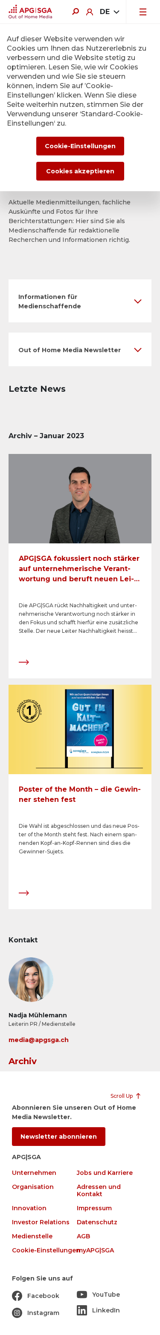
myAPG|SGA (95, 1250)
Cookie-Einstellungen (46, 1250)
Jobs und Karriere (105, 1173)
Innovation (29, 1208)
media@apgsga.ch (39, 1040)
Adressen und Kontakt (99, 1190)
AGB (83, 1236)
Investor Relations (41, 1222)
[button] (80, 300)
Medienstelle (32, 1236)
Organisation (33, 1187)
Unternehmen (34, 1173)
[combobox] (109, 12)
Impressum (94, 1208)
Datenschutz (97, 1222)
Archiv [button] (23, 1061)
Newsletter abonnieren (58, 1136)
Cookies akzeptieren (80, 171)
